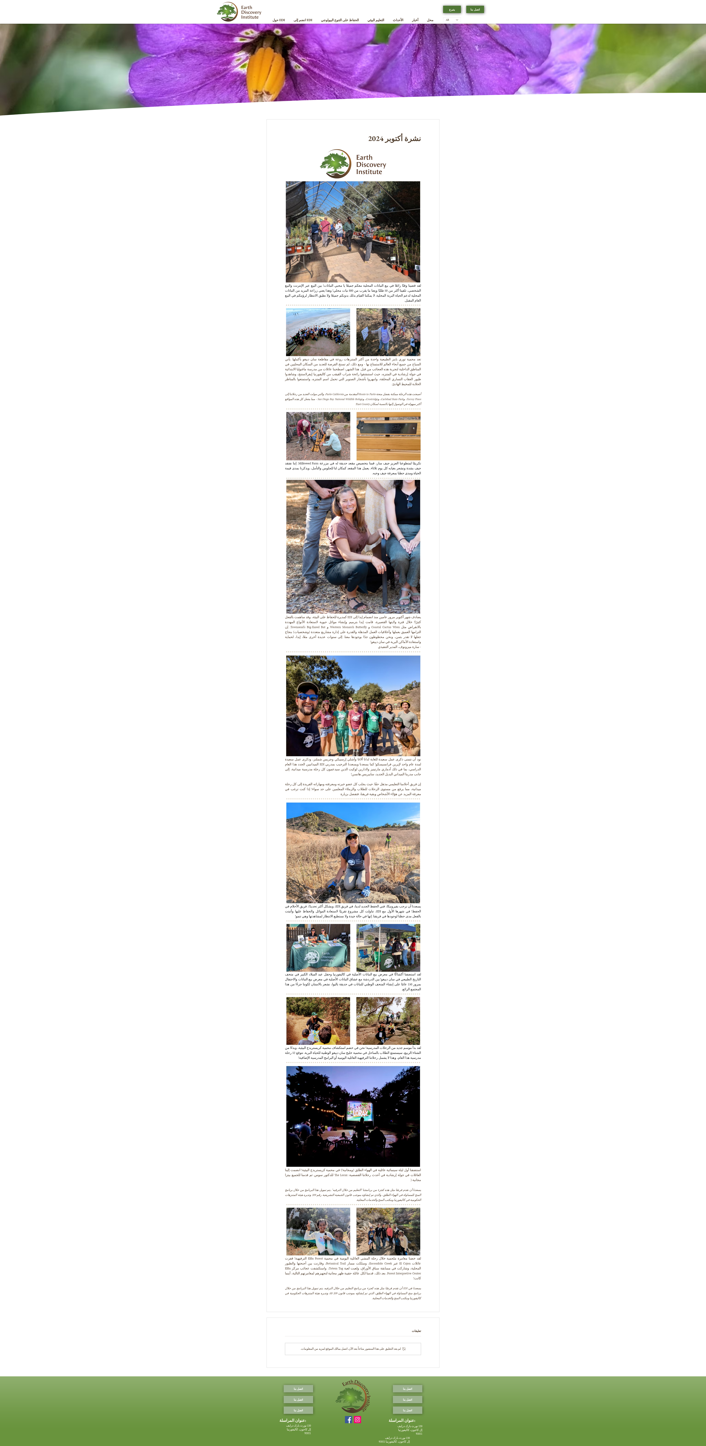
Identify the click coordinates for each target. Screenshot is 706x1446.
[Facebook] (348, 1419)
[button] (278, 20)
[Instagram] (357, 1419)
